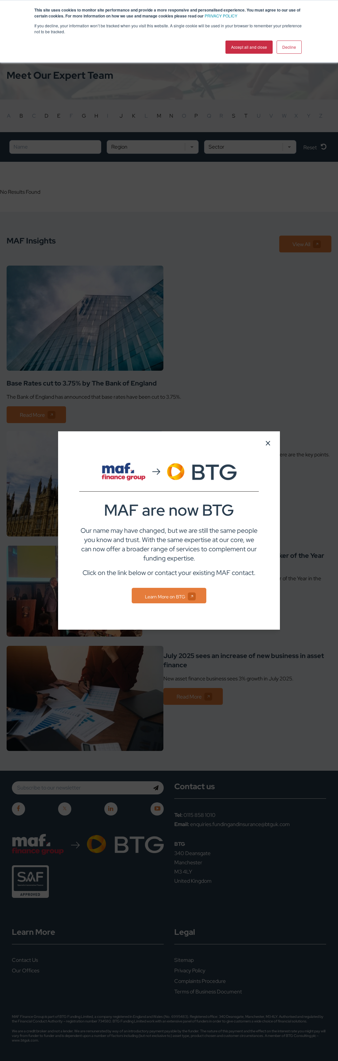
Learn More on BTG (165, 597)
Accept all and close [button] (249, 47)
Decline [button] (289, 47)
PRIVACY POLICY (221, 15)
